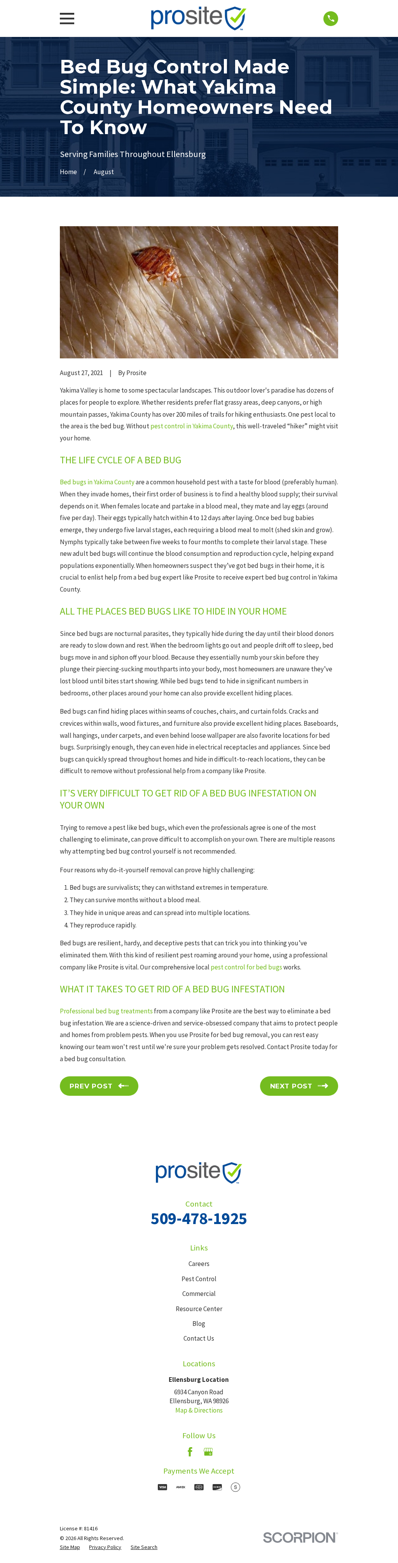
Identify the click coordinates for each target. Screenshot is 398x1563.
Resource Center (199, 1309)
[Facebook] (190, 1451)
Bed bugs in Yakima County (97, 482)
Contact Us (198, 1338)
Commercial (199, 1293)
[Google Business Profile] (208, 1451)
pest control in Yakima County (191, 426)
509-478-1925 (199, 1218)
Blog (198, 1323)
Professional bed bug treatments (106, 1011)
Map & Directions (199, 1410)
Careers (199, 1263)
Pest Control (199, 1279)
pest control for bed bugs (246, 967)
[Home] (198, 18)
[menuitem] (70, 1547)
